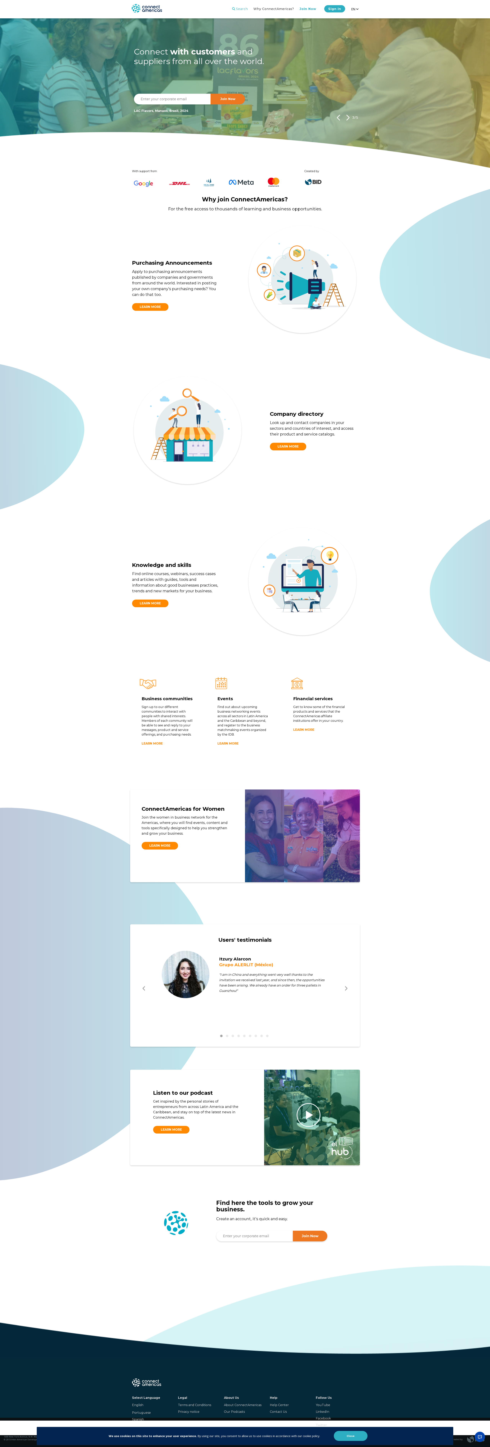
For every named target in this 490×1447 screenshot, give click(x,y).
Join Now (308, 9)
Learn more (150, 307)
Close (350, 1435)
